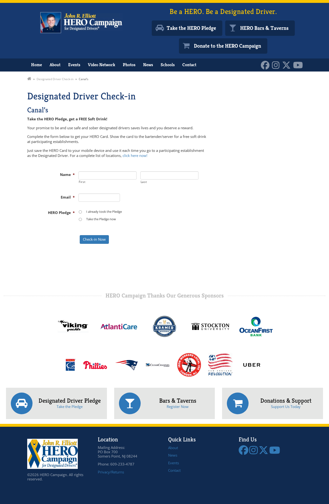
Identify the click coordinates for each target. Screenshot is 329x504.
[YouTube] (299, 64)
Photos (129, 64)
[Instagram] (277, 64)
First (82, 182)
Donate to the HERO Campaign (227, 46)
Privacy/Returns (111, 472)
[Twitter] (287, 64)
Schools (168, 64)
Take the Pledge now (101, 219)
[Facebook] (266, 64)
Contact (189, 64)
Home (36, 64)
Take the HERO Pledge (191, 28)
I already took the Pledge (104, 211)
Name (67, 174)
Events (74, 64)
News (148, 64)
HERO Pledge (61, 212)
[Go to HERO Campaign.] (29, 79)
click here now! (135, 155)
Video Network (101, 64)
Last (144, 182)
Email (68, 197)
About (55, 64)
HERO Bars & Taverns (264, 28)
